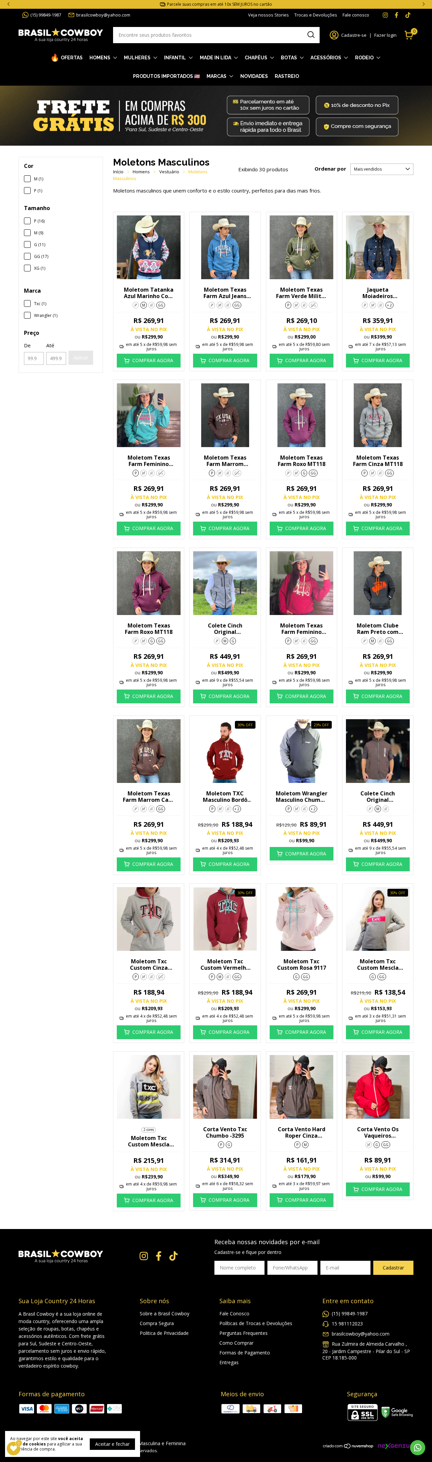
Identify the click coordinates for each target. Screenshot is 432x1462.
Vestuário (169, 172)
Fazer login (385, 35)
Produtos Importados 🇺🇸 (166, 76)
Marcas (216, 76)
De (27, 345)
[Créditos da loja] (393, 1446)
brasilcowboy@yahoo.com (103, 15)
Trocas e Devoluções (315, 15)
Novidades (254, 76)
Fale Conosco (234, 1313)
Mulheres (137, 57)
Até (50, 345)
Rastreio (287, 76)
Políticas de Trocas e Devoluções (255, 1323)
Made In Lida (215, 57)
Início (118, 172)
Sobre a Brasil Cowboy (164, 1313)
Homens (99, 57)
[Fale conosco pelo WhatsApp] (417, 1447)
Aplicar (81, 357)
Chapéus (256, 57)
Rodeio (364, 57)
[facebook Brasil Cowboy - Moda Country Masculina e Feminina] (396, 15)
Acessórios (325, 57)
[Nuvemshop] (348, 1447)
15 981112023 (347, 1323)
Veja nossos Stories (268, 15)
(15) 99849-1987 (45, 15)
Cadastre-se (354, 35)
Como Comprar (236, 1343)
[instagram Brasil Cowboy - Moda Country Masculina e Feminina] (385, 15)
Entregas (229, 1362)
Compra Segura (157, 1323)
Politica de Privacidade (164, 1333)
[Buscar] (310, 34)
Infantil (175, 57)
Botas (289, 57)
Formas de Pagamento (244, 1352)
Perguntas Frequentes (243, 1333)
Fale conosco (356, 15)
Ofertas (72, 57)
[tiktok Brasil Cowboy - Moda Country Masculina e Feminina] (407, 15)
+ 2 (389, 305)
